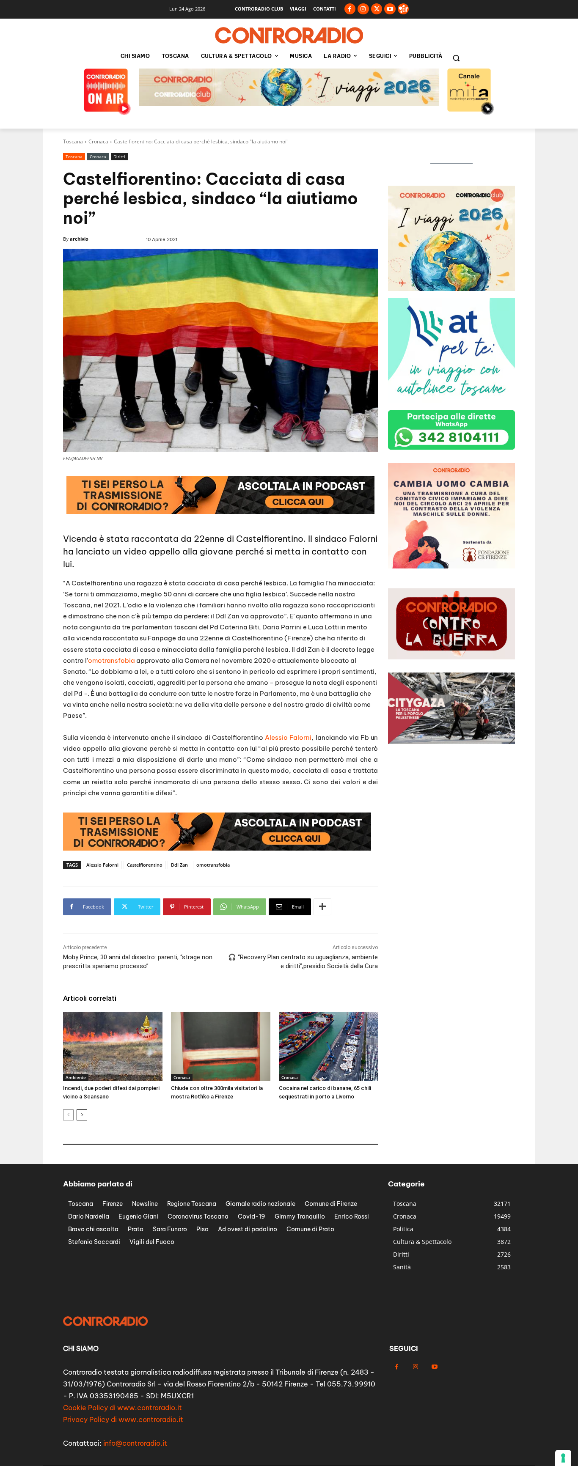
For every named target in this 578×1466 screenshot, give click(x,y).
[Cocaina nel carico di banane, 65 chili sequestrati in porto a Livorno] (328, 1046)
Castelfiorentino (144, 865)
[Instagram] (363, 9)
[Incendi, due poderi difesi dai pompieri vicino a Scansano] (112, 1046)
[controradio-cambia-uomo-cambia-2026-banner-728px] (289, 103)
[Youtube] (390, 9)
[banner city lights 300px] (451, 401)
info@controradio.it (135, 1443)
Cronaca (98, 141)
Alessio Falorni (288, 737)
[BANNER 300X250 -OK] (451, 566)
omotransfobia (111, 660)
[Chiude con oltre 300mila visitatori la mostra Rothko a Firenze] (220, 1046)
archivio (79, 239)
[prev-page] (68, 1114)
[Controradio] (289, 35)
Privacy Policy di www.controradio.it (123, 1419)
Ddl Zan (179, 865)
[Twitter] (377, 9)
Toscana (73, 141)
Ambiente (76, 1077)
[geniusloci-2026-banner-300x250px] (451, 289)
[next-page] (82, 1114)
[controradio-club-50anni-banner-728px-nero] (220, 512)
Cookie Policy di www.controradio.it (122, 1407)
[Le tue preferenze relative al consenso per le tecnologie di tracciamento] (563, 1458)
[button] (456, 58)
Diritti (119, 156)
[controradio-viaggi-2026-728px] (217, 848)
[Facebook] (350, 9)
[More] (322, 906)
